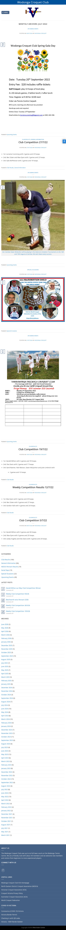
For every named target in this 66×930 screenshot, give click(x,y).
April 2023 (5, 758)
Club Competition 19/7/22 (33, 449)
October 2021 (6, 821)
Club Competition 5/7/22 (33, 520)
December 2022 (6, 772)
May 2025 (4, 670)
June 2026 (4, 624)
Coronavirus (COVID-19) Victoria (12, 911)
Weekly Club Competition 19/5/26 (18, 611)
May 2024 (4, 712)
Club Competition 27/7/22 (33, 142)
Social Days (5, 570)
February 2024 (6, 723)
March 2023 (5, 761)
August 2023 (5, 744)
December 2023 (6, 730)
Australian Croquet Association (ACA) (14, 897)
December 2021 (6, 814)
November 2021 (6, 818)
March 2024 (5, 719)
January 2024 (6, 726)
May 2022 (4, 797)
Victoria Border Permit (9, 915)
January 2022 (6, 811)
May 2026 (4, 628)
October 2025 (6, 652)
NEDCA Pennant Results (9, 567)
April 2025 (5, 674)
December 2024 (6, 688)
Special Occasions (33, 269)
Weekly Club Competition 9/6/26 (17, 594)
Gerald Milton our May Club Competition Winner (23, 588)
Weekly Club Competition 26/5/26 (18, 605)
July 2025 (4, 663)
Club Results (26, 139)
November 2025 (6, 649)
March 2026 (5, 635)
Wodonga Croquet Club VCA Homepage (15, 883)
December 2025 (6, 645)
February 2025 (6, 681)
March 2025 (5, 677)
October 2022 (6, 779)
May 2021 (4, 832)
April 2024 (5, 716)
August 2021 (5, 825)
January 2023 (6, 768)
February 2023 (6, 765)
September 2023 (7, 740)
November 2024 (6, 691)
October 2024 (6, 695)
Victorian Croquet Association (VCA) (13, 890)
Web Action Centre (39, 927)
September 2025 (7, 656)
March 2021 (5, 835)
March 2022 (5, 804)
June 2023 (4, 751)
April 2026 (5, 631)
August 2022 (5, 786)
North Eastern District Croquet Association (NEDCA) (19, 886)
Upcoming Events (33, 29)
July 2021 (4, 828)
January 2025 (6, 684)
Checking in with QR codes (10, 918)
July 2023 (4, 747)
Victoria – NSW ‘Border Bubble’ (12, 922)
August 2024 (5, 702)
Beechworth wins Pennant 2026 (17, 600)
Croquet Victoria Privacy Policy (12, 893)
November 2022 (6, 775)
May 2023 (4, 754)
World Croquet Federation (10, 900)
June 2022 (4, 793)
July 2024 (4, 705)
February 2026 (6, 638)
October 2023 (6, 737)
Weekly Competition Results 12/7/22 (33, 487)
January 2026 (6, 642)
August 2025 (5, 659)
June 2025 (4, 666)
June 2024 (4, 709)
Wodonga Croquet (40, 33)
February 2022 (6, 807)
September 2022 (7, 782)
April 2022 (5, 800)
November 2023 (6, 733)
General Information (37, 139)
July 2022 (4, 789)
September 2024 (7, 698)
